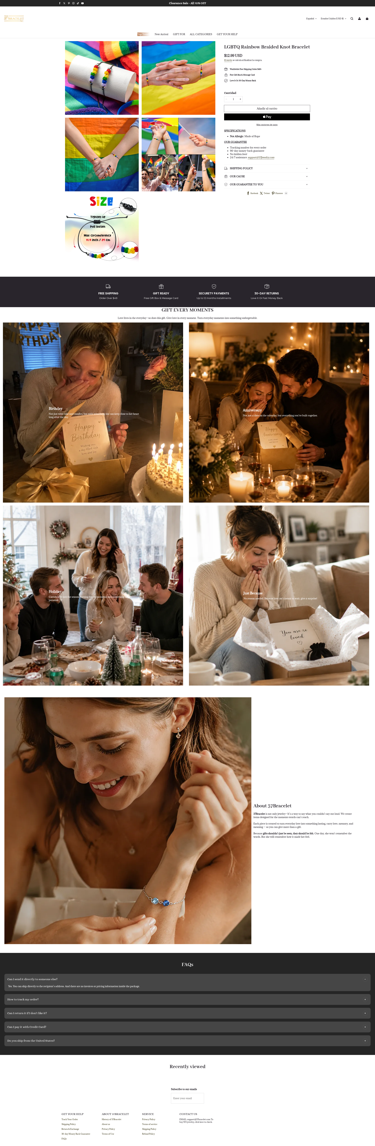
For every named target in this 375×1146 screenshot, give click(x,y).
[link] (179, 34)
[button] (352, 19)
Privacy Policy (108, 1129)
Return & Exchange (70, 1129)
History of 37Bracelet (111, 1119)
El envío (228, 60)
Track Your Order (70, 1119)
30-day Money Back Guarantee (76, 1134)
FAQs (64, 1138)
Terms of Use (108, 1134)
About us (106, 1124)
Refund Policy (148, 1134)
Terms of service (149, 1124)
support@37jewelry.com (261, 157)
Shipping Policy (69, 1124)
